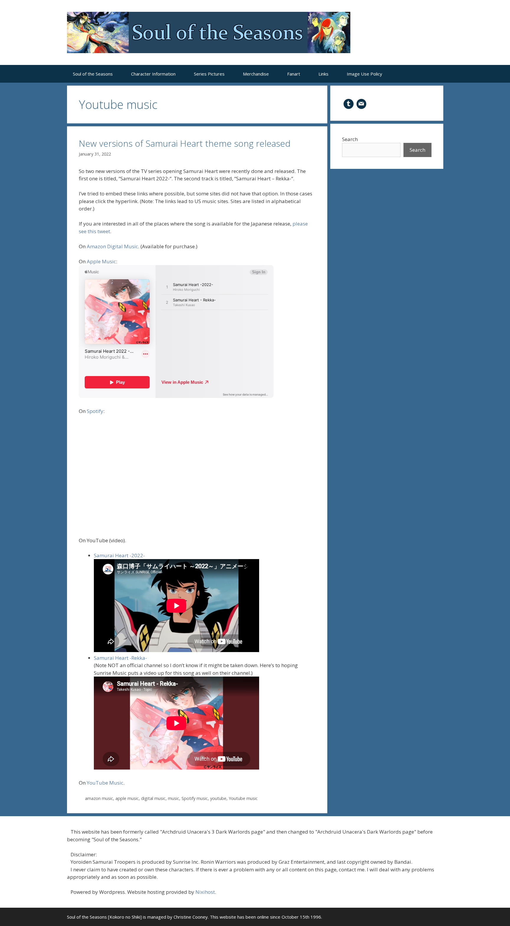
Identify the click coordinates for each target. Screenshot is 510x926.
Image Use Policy (364, 74)
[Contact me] (361, 103)
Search (350, 139)
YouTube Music (105, 782)
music (173, 798)
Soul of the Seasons (93, 74)
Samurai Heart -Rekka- (120, 657)
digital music (153, 798)
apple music (127, 798)
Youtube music (243, 798)
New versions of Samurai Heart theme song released (184, 143)
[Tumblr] (348, 103)
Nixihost (205, 892)
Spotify (95, 411)
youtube (218, 798)
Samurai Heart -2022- (119, 555)
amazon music (99, 798)
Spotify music (195, 798)
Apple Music (101, 261)
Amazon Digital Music (112, 246)
